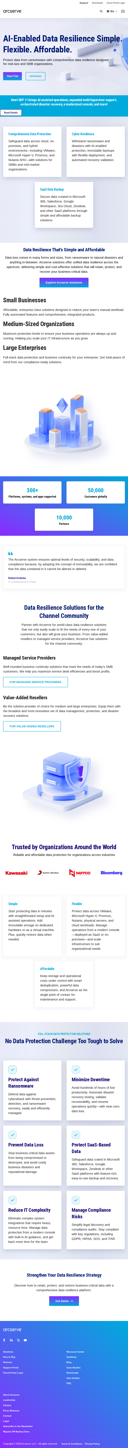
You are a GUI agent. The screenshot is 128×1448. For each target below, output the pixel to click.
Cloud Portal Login (116, 3)
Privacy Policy (92, 1444)
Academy (71, 1357)
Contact (7, 1416)
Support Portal (11, 1367)
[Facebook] (4, 1340)
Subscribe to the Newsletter (18, 1426)
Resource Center (75, 1352)
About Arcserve (11, 1395)
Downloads (97, 3)
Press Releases (11, 1410)
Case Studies (73, 1367)
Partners (7, 1362)
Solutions (8, 1352)
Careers (7, 1405)
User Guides (73, 1378)
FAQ (68, 1383)
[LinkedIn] (11, 1340)
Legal (6, 1421)
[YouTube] (25, 1340)
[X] (18, 1340)
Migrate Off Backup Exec (16, 1431)
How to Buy (9, 1357)
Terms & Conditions (71, 1444)
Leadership (9, 1400)
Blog (68, 1362)
